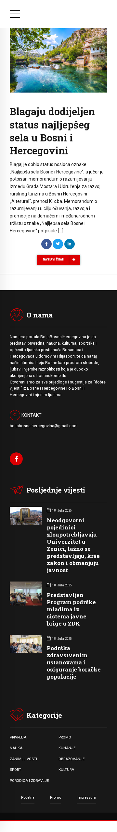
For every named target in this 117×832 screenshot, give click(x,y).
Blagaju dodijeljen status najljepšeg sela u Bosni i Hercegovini (52, 131)
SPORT (15, 769)
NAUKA (16, 748)
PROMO (64, 737)
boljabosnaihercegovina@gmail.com (44, 426)
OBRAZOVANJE (71, 759)
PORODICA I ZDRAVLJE (29, 780)
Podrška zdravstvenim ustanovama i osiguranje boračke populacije (74, 662)
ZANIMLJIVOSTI (23, 759)
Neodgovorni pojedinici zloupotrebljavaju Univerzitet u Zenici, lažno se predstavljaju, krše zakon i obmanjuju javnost (73, 545)
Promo (55, 797)
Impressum (86, 797)
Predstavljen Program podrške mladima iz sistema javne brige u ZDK (71, 609)
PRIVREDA (18, 737)
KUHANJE (66, 748)
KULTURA (66, 769)
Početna (27, 797)
